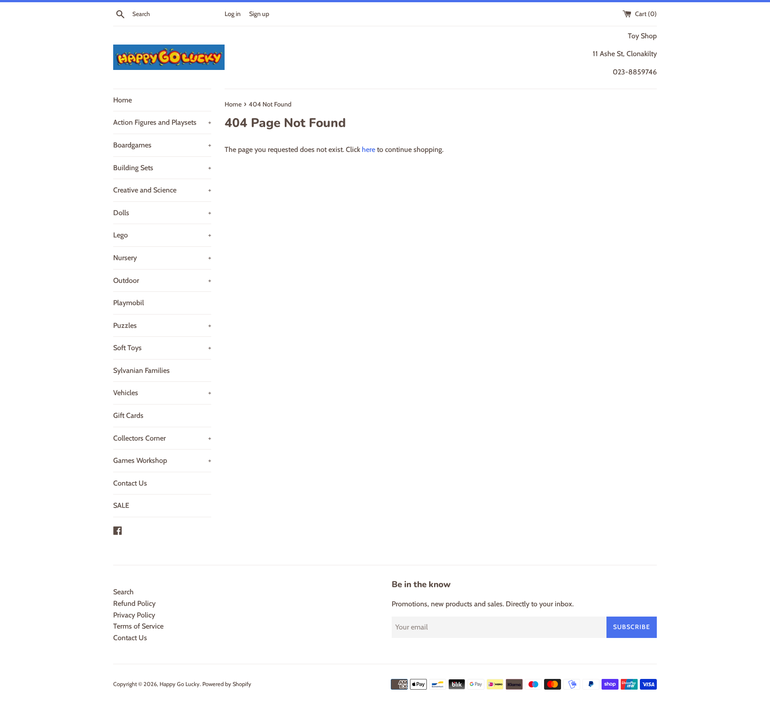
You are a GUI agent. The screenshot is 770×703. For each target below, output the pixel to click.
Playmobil (128, 302)
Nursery (162, 257)
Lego (162, 235)
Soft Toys (162, 347)
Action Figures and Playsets (162, 122)
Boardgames (162, 145)
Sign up (259, 14)
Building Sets (162, 167)
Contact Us (130, 483)
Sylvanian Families (141, 370)
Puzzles (162, 325)
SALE (121, 505)
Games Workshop (162, 460)
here (368, 149)
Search (123, 592)
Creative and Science (162, 190)
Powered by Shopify (226, 684)
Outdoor (162, 280)
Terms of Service (138, 626)
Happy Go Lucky (180, 684)
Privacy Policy (134, 615)
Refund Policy (134, 603)
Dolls (162, 212)
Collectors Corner (162, 438)
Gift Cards (128, 415)
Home (122, 100)
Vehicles (162, 392)
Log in (233, 14)
